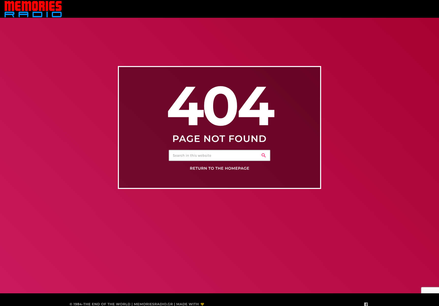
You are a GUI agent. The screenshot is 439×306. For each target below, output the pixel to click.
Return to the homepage (219, 168)
